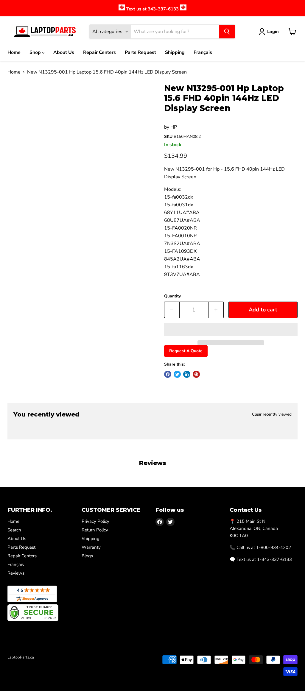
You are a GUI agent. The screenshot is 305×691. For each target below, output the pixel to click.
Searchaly (42, 663)
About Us (63, 52)
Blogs (87, 556)
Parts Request (140, 52)
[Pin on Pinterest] (196, 374)
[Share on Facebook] (167, 374)
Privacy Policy (95, 521)
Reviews (15, 573)
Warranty (91, 547)
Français (203, 52)
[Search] (227, 31)
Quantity (172, 296)
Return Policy (95, 530)
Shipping (175, 52)
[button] (231, 329)
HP (173, 127)
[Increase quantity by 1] (216, 310)
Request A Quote (186, 351)
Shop (35, 52)
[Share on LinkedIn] (186, 374)
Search (14, 530)
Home (14, 52)
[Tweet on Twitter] (177, 374)
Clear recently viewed (272, 414)
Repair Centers (99, 52)
